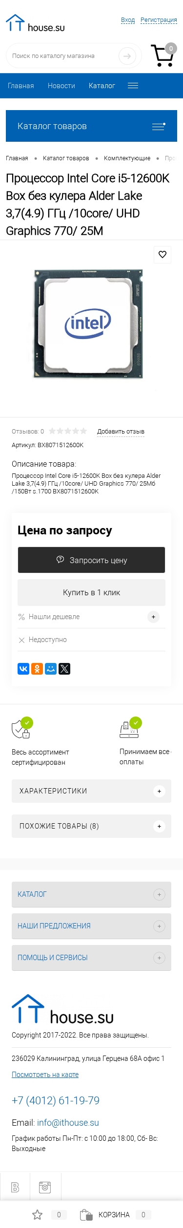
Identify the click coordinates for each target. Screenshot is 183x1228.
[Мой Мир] (51, 669)
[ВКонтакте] (23, 669)
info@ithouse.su (68, 1122)
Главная (21, 86)
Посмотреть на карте (45, 1074)
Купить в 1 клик (91, 592)
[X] (64, 669)
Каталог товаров (52, 126)
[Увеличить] (91, 330)
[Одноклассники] (37, 669)
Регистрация (159, 19)
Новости (61, 86)
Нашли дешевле (54, 617)
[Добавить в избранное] (162, 255)
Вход (128, 19)
